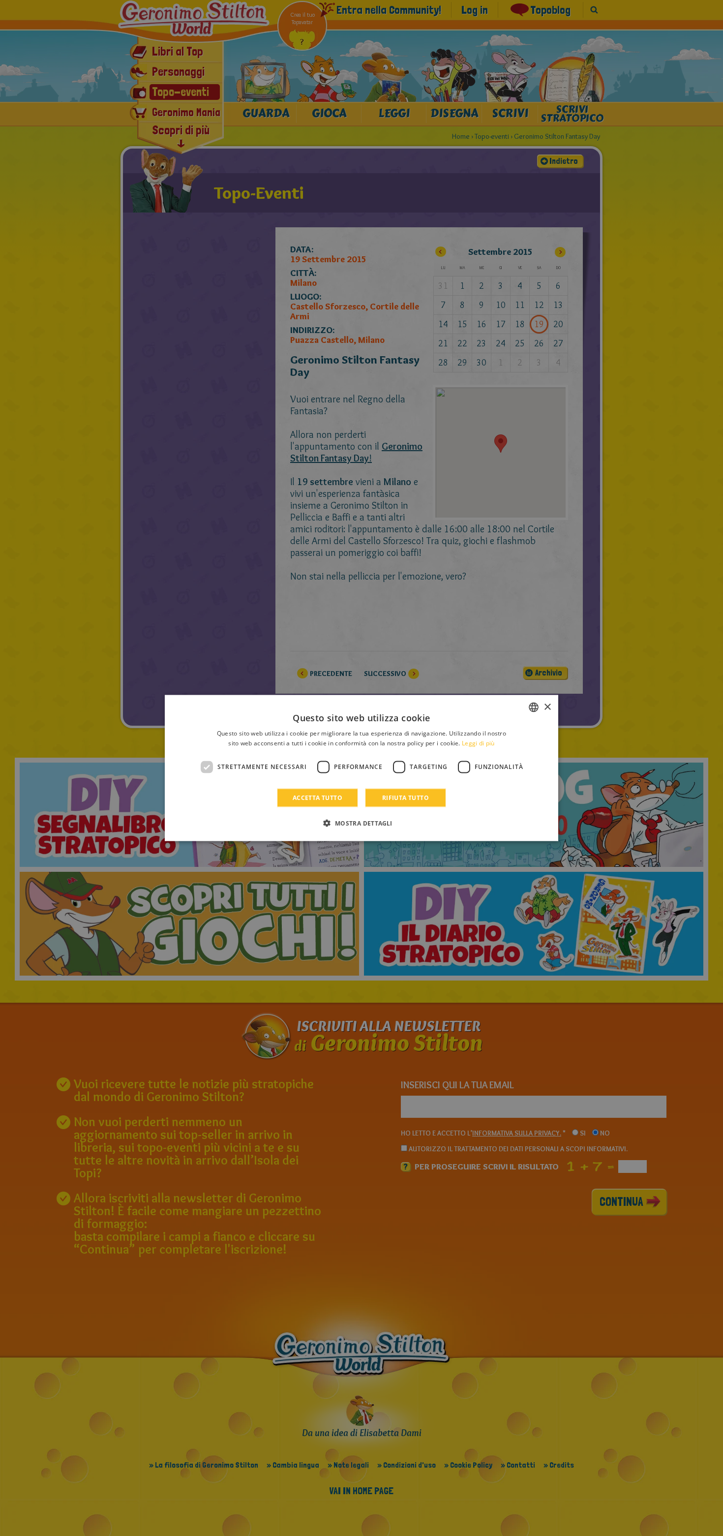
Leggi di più (478, 743)
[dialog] (361, 768)
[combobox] (534, 707)
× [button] (547, 706)
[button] (361, 823)
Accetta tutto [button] (317, 797)
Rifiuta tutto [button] (405, 797)
